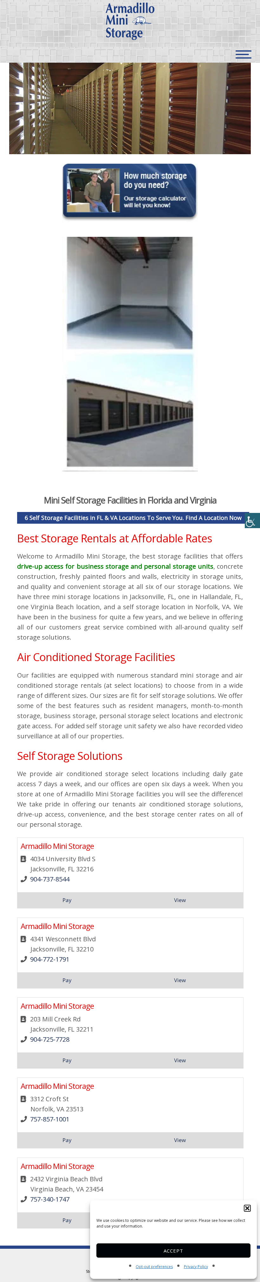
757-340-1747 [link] (49, 1199)
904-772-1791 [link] (49, 959)
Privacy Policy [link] (196, 1266)
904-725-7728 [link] (49, 1039)
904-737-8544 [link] (49, 879)
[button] (247, 1208)
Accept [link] (173, 1250)
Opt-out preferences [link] (154, 1266)
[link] (252, 520)
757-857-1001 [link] (49, 1119)
